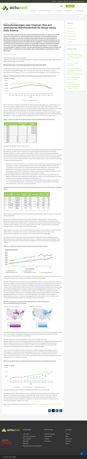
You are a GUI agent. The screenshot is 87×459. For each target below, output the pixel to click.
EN (80, 5)
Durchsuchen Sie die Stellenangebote (32, 446)
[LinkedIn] (3, 435)
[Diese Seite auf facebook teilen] (49, 410)
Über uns (68, 434)
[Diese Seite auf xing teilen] (60, 410)
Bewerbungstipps (71, 39)
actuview (54, 1)
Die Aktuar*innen (71, 28)
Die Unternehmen (13, 23)
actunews (69, 41)
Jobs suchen (32, 10)
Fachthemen (70, 31)
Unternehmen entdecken (44, 10)
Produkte (46, 438)
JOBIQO (13, 457)
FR (83, 5)
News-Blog (25, 441)
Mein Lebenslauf (58, 10)
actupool (60, 1)
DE (77, 5)
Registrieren (70, 6)
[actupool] (14, 8)
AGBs (67, 436)
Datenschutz (69, 438)
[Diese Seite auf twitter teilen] (53, 410)
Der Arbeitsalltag (71, 36)
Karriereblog (68, 10)
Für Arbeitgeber (80, 10)
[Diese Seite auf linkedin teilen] (57, 410)
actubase (65, 1)
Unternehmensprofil (49, 434)
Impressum (68, 441)
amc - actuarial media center (76, 1)
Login (61, 6)
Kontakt (67, 443)
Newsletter (25, 443)
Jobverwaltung (48, 436)
